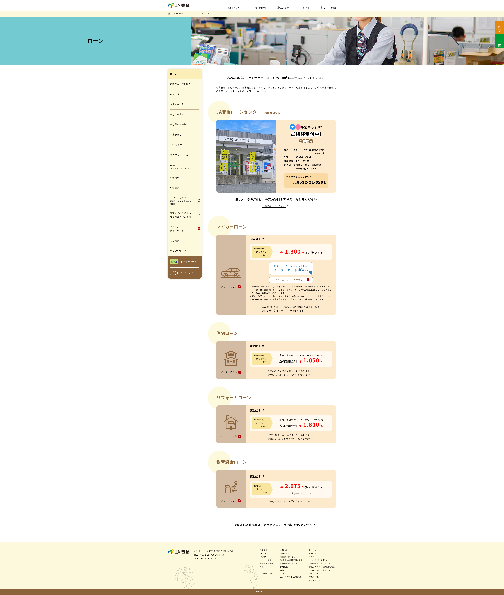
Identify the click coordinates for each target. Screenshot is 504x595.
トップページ (177, 14)
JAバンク (194, 14)
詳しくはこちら (229, 286)
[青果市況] (499, 41)
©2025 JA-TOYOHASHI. (252, 592)
